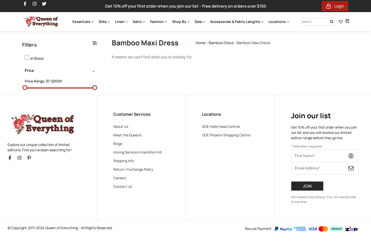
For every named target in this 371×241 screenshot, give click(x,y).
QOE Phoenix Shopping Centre (226, 135)
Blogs (117, 143)
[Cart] (347, 21)
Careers (119, 177)
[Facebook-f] (27, 6)
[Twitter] (46, 6)
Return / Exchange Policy (133, 169)
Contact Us (122, 186)
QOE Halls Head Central (221, 126)
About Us (120, 126)
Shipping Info (123, 160)
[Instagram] (36, 6)
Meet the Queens (127, 135)
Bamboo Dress (221, 42)
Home (201, 42)
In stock (37, 58)
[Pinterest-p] (31, 160)
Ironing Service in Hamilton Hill (137, 152)
